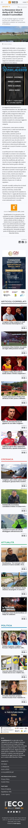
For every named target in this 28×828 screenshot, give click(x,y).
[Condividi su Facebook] (23, 242)
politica (6, 625)
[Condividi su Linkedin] (19, 242)
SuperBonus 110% (6, 791)
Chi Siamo (4, 764)
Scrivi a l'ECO (5, 769)
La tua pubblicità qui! (7, 772)
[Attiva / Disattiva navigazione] (2, 2)
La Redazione (5, 766)
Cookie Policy (5, 782)
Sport (5, 7)
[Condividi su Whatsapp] (26, 242)
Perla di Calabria (6, 789)
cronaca (7, 459)
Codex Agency (5, 794)
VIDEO (25, 2)
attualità (7, 542)
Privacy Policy (5, 779)
